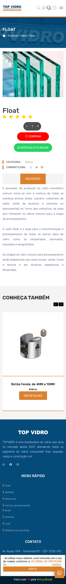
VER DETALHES (33, 395)
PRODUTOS (10, 499)
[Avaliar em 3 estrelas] (18, 117)
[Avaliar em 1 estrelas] (6, 117)
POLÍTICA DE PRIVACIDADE (17, 505)
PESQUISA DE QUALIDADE (17, 530)
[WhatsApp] (59, 573)
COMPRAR (34, 136)
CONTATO (9, 517)
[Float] (33, 74)
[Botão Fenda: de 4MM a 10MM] (33, 344)
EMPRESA (9, 492)
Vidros (29, 162)
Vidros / (24, 35)
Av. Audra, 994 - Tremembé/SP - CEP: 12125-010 (32, 551)
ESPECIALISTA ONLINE (34, 147)
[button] (55, 304)
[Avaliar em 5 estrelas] (31, 117)
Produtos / (14, 35)
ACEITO (33, 569)
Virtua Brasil (44, 579)
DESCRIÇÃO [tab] (33, 178)
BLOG (8, 510)
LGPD (7, 524)
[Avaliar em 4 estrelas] (25, 117)
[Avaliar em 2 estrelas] (12, 117)
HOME (8, 486)
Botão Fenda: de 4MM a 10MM (33, 384)
